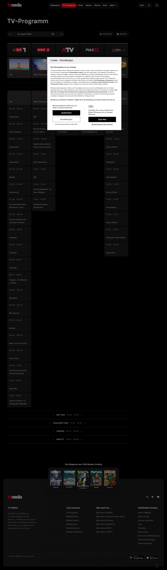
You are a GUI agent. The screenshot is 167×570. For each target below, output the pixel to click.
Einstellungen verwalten (66, 119)
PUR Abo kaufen (102, 119)
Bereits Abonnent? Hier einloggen (102, 124)
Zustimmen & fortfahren (66, 112)
